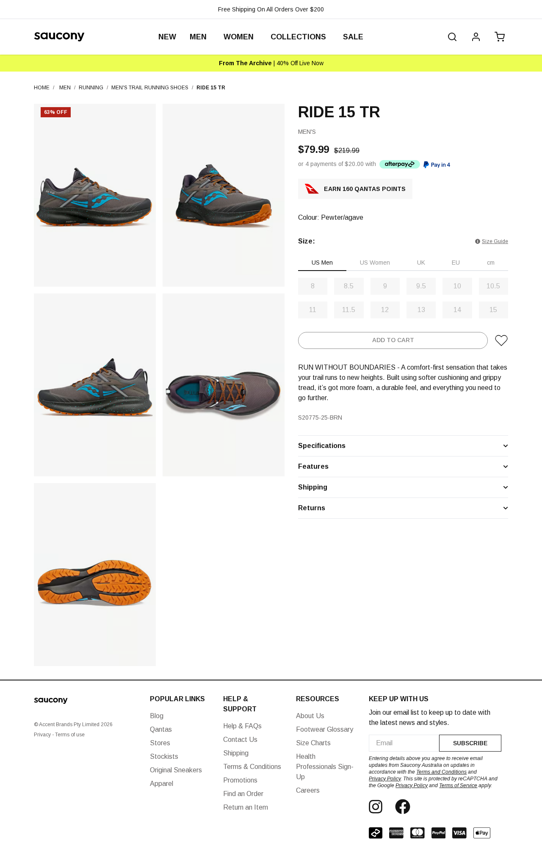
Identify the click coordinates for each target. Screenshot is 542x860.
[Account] (476, 37)
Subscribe (470, 743)
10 (457, 286)
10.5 (493, 286)
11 (312, 309)
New (167, 37)
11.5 (348, 309)
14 (457, 309)
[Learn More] (399, 164)
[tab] (322, 263)
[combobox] (404, 743)
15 (493, 309)
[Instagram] (375, 806)
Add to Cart (393, 340)
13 (421, 309)
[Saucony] (59, 37)
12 (385, 309)
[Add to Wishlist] (501, 340)
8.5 (349, 286)
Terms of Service (458, 785)
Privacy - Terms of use (59, 735)
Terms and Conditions (441, 772)
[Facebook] (403, 806)
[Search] (452, 37)
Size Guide (495, 241)
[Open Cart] (498, 37)
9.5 (421, 286)
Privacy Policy (385, 779)
